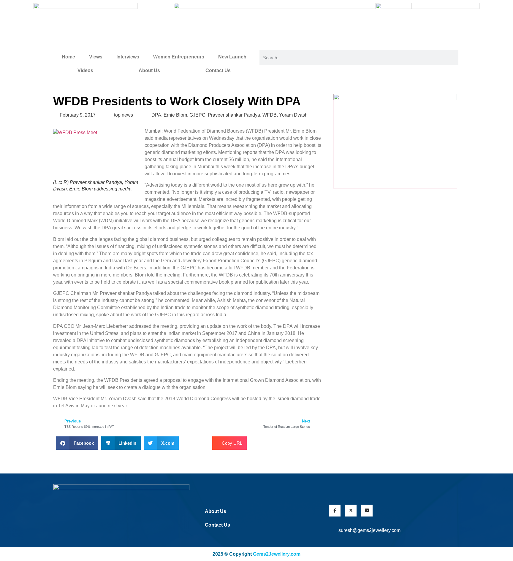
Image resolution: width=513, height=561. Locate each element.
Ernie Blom (175, 114)
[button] (77, 443)
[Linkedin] (367, 510)
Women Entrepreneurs (178, 56)
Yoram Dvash (293, 114)
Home (68, 56)
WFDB (269, 114)
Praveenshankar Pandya (234, 114)
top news (123, 114)
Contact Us (218, 70)
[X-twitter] (351, 510)
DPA (156, 114)
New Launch (232, 56)
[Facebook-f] (335, 510)
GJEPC (197, 114)
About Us (149, 70)
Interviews (127, 56)
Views (95, 56)
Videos (85, 70)
